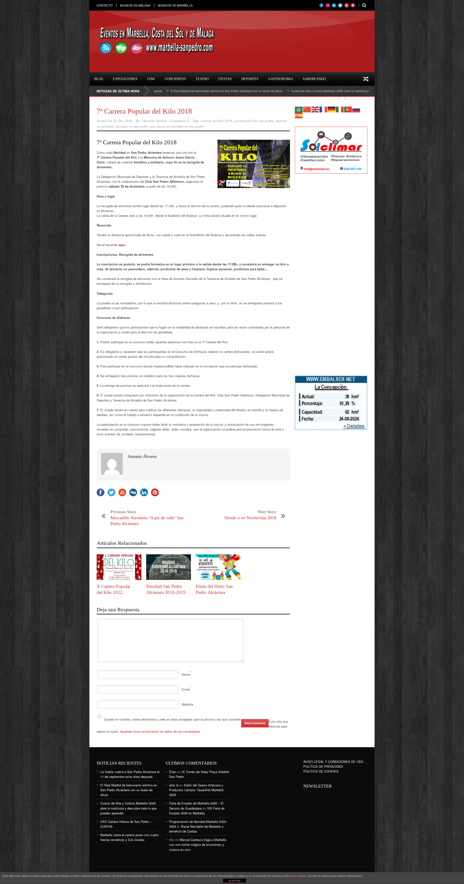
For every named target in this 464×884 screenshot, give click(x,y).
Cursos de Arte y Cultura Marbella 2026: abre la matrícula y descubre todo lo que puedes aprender (323, 91)
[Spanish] (299, 114)
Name (186, 674)
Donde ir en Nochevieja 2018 (250, 517)
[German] (332, 109)
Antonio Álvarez (155, 121)
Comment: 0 (179, 121)
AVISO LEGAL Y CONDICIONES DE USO (333, 761)
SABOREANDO (314, 79)
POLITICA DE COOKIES (321, 771)
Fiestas (225, 79)
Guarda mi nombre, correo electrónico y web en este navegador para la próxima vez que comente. (172, 719)
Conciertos (175, 79)
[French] (323, 109)
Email (186, 689)
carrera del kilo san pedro (254, 121)
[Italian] (340, 109)
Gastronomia (280, 79)
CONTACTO (105, 5)
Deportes (250, 79)
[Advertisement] (331, 255)
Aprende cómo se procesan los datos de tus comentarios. (160, 731)
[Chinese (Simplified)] (307, 109)
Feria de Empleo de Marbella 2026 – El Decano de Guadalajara (196, 805)
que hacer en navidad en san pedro (177, 126)
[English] (315, 109)
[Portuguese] (348, 109)
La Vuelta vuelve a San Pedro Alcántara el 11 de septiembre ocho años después (130, 774)
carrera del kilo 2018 (216, 121)
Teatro (202, 79)
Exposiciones (125, 79)
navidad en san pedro (132, 126)
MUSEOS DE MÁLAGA (135, 5)
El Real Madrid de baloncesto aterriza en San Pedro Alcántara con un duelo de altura (194, 91)
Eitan (172, 771)
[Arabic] (299, 109)
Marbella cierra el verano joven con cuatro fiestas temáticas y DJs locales (129, 837)
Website (187, 704)
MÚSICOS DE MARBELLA (175, 5)
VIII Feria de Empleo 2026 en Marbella (197, 810)
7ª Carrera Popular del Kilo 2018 (144, 111)
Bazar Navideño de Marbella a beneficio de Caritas (196, 828)
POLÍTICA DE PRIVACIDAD (323, 766)
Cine (151, 79)
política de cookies (294, 876)
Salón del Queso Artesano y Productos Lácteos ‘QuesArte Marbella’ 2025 (196, 790)
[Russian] (356, 109)
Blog (98, 79)
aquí (122, 244)
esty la (174, 785)
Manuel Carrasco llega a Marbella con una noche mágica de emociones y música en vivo (197, 844)
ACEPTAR (234, 880)
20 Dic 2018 (122, 121)
